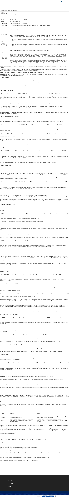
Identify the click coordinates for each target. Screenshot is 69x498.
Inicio (8, 478)
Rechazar (51, 496)
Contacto (9, 486)
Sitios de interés (10, 483)
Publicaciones (10, 480)
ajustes (38, 496)
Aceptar (45, 496)
